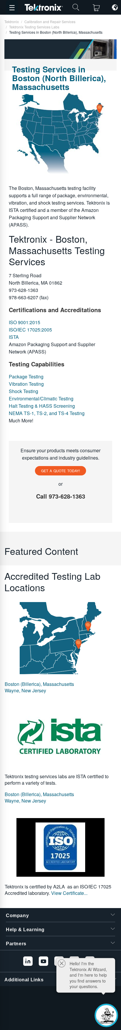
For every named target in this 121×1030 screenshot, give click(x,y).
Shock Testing (23, 391)
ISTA (14, 337)
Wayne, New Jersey (25, 690)
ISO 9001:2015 (24, 322)
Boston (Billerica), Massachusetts (39, 684)
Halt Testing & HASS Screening (42, 405)
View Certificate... (69, 893)
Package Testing (26, 376)
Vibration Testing (26, 383)
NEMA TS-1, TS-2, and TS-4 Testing (47, 413)
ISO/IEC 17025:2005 (30, 329)
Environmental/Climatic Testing (41, 398)
